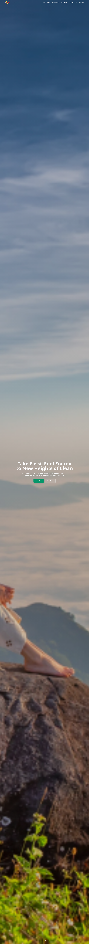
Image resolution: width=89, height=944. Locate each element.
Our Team (71, 2)
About (48, 2)
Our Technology (55, 2)
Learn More (39, 481)
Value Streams (64, 2)
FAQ (76, 2)
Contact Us (81, 2)
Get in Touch (50, 481)
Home (44, 2)
